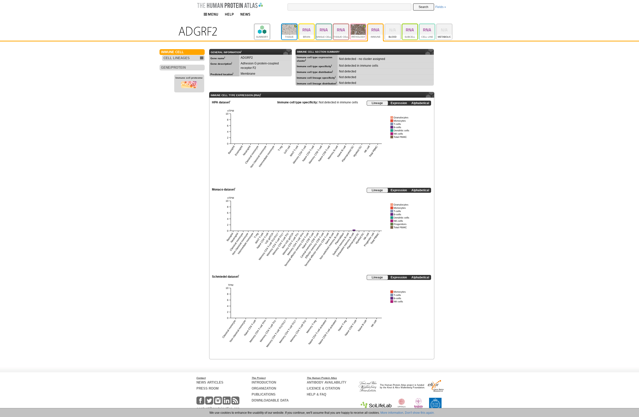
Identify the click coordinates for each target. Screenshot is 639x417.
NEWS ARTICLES (209, 382)
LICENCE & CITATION (323, 388)
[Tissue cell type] (341, 25)
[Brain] (307, 25)
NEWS (245, 14)
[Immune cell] (375, 25)
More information (391, 413)
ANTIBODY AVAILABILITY (326, 382)
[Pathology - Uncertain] (358, 25)
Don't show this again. (420, 413)
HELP (229, 14)
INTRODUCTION (264, 382)
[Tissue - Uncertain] (289, 25)
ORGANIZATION (264, 388)
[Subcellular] (410, 25)
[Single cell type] (324, 25)
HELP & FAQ (316, 394)
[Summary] (267, 25)
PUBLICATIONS (264, 394)
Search (423, 7)
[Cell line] (427, 25)
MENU (213, 14)
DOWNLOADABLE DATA (270, 400)
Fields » (440, 7)
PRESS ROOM (207, 388)
